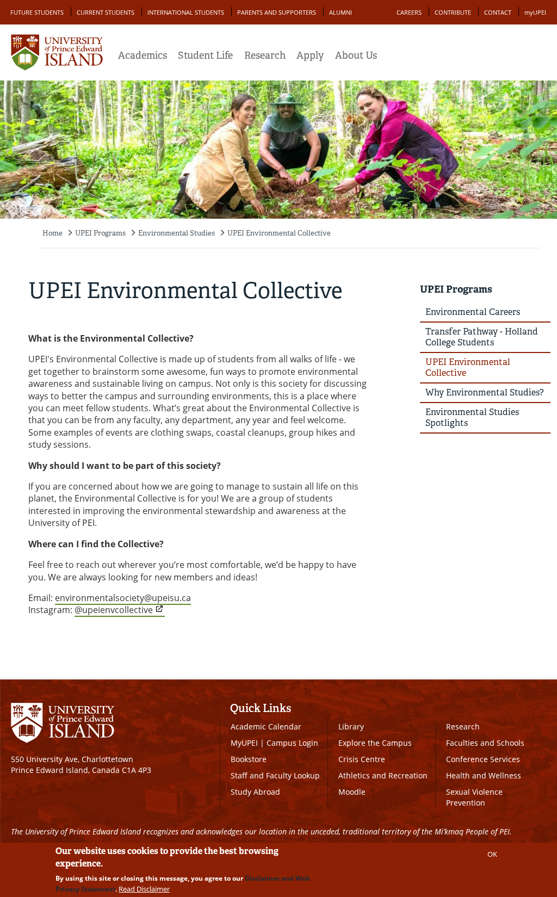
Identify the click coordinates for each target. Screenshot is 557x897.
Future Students (37, 12)
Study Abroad (255, 792)
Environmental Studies (176, 233)
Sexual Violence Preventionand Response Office (483, 803)
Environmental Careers (472, 312)
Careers (409, 12)
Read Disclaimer (144, 888)
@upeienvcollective (114, 610)
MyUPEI (244, 743)
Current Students (105, 12)
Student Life (205, 55)
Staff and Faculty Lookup (275, 775)
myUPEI (535, 12)
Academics (142, 55)
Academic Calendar (266, 726)
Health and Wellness (483, 775)
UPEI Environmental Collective (279, 233)
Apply (310, 55)
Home (52, 233)
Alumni (340, 12)
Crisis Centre (361, 759)
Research (265, 55)
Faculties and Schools (485, 743)
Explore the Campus (375, 743)
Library (351, 726)
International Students (185, 12)
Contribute (453, 12)
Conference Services (483, 759)
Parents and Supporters (276, 12)
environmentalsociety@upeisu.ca (123, 598)
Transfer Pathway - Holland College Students (481, 337)
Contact (497, 12)
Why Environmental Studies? (484, 392)
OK (492, 854)
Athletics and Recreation (383, 775)
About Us (356, 55)
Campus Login (292, 743)
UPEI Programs (100, 233)
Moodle (352, 792)
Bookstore (249, 759)
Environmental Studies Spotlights (472, 417)
